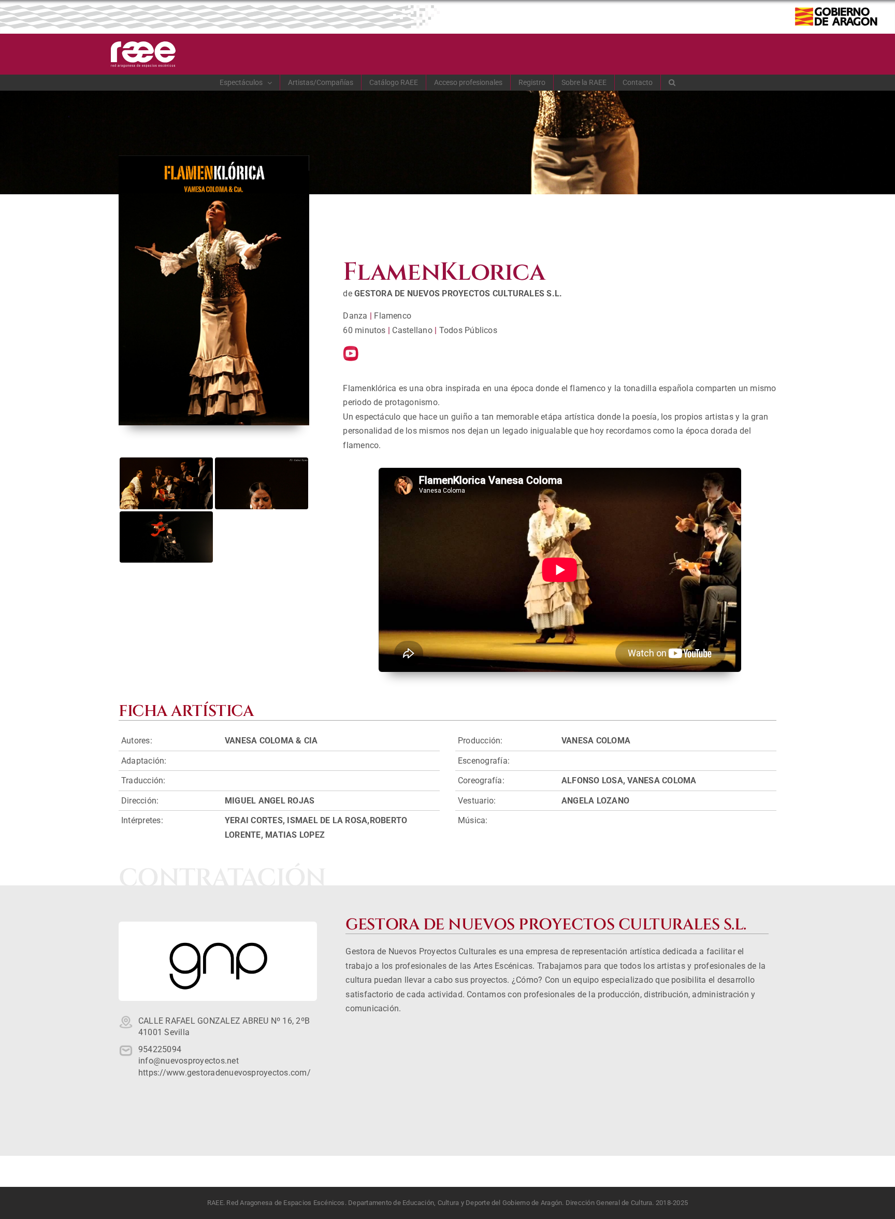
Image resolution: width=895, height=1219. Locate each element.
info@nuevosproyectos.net (188, 1061)
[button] (672, 82)
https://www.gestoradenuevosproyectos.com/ (224, 1073)
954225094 (159, 1049)
